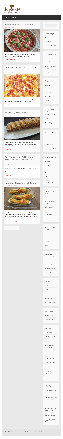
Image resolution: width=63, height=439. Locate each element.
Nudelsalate (48, 100)
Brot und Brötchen (49, 315)
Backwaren (47, 377)
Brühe (46, 38)
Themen (13, 17)
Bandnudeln (48, 285)
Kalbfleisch (47, 161)
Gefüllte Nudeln (48, 293)
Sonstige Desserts (49, 272)
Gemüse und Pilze (49, 358)
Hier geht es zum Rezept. (11, 104)
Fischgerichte (48, 351)
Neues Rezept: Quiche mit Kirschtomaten (19, 24)
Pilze (46, 218)
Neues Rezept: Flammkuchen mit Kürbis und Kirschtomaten (51, 397)
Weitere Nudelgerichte (50, 302)
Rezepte (6, 17)
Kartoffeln (47, 234)
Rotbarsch (47, 137)
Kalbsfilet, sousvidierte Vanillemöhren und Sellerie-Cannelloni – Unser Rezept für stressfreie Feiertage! (20, 159)
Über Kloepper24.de (10, 431)
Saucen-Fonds (48, 41)
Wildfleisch (47, 176)
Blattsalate (47, 85)
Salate (46, 341)
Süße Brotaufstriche (50, 268)
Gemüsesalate (48, 89)
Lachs (46, 140)
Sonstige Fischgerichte (50, 148)
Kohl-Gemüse (48, 197)
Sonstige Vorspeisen (50, 72)
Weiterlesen (8, 149)
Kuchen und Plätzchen (50, 319)
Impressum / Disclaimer (38, 431)
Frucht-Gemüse (48, 214)
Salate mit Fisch (49, 92)
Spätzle (47, 289)
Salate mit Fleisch (49, 96)
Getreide (47, 241)
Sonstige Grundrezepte (50, 45)
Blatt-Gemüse (48, 207)
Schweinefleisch (49, 169)
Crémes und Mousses (50, 264)
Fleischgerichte (48, 354)
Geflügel (47, 173)
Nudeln (46, 368)
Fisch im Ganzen (49, 144)
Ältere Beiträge (11, 228)
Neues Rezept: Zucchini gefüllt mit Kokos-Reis (21, 183)
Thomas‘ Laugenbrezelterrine (15, 112)
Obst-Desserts (48, 261)
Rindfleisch (47, 165)
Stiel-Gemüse (48, 210)
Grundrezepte (48, 332)
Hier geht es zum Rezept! (11, 59)
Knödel (46, 245)
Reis (46, 237)
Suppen (47, 118)
